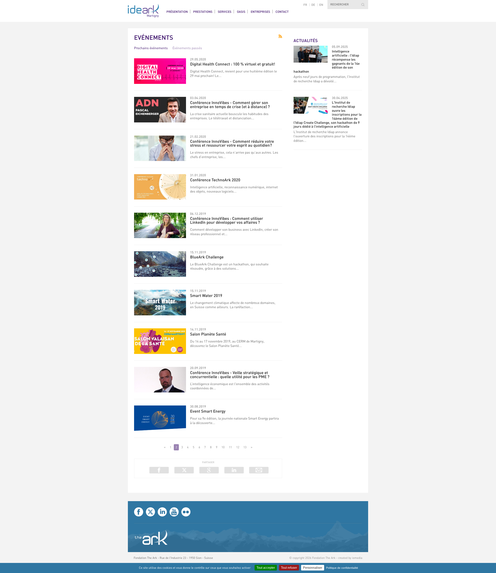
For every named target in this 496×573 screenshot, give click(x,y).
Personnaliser (312, 567)
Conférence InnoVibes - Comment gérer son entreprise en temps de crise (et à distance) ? (230, 104)
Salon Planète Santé (208, 333)
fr (305, 4)
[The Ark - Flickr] (185, 511)
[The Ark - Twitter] (150, 511)
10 (223, 447)
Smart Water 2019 (206, 295)
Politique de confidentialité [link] (342, 567)
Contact (282, 11)
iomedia (357, 557)
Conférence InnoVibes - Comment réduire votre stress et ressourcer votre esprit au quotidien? (232, 143)
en (321, 4)
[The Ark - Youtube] (174, 511)
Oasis (241, 11)
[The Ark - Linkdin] (162, 511)
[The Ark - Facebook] (138, 511)
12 (237, 447)
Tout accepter (266, 567)
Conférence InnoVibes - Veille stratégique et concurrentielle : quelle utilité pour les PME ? (229, 374)
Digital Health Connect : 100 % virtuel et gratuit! (232, 63)
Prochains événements (151, 48)
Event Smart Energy (208, 411)
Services (224, 11)
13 (244, 447)
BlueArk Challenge (207, 256)
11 (230, 447)
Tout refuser (289, 567)
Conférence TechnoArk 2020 (215, 179)
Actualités (306, 40)
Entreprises (260, 11)
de (313, 4)
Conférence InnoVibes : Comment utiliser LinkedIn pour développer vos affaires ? (226, 220)
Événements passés (187, 48)
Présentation (177, 11)
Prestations (202, 11)
